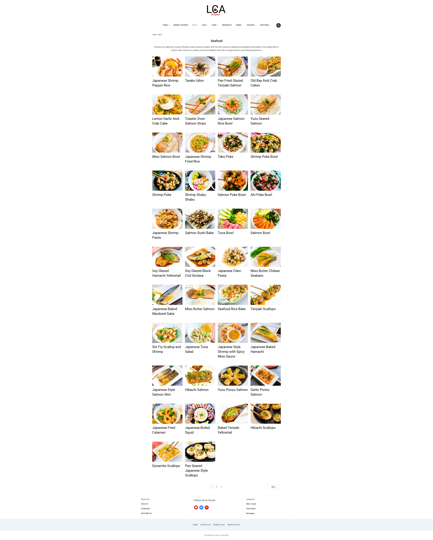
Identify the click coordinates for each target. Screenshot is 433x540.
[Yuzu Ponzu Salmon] (233, 367)
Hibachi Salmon (197, 390)
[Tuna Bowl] (233, 210)
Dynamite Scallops (166, 466)
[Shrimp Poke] (167, 172)
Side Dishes (251, 509)
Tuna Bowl (226, 233)
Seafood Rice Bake (232, 309)
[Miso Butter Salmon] (200, 286)
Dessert (251, 25)
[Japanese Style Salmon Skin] (167, 367)
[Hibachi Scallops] (266, 405)
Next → (274, 487)
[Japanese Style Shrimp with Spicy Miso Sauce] (233, 324)
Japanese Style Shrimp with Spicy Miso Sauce (231, 351)
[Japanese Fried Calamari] (167, 405)
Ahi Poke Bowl (261, 195)
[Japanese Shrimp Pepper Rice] (167, 58)
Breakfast (227, 25)
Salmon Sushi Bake (199, 233)
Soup (214, 25)
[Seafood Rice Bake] (233, 286)
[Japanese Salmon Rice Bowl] (233, 96)
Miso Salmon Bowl (166, 157)
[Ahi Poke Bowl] (266, 172)
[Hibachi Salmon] (200, 367)
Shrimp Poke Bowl (264, 157)
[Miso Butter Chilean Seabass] (266, 248)
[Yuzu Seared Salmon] (266, 96)
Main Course (251, 504)
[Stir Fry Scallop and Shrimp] (167, 324)
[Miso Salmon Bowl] (167, 134)
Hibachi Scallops (263, 428)
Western (264, 25)
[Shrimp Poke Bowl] (266, 134)
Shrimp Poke (161, 195)
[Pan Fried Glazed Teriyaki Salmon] (233, 58)
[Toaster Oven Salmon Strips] (200, 96)
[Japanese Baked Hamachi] (266, 324)
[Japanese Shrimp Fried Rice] (200, 134)
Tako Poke (225, 157)
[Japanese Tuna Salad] (200, 324)
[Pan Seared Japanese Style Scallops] (200, 443)
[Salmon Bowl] (266, 210)
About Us (144, 504)
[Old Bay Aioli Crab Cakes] (266, 58)
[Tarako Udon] (200, 58)
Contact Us (205, 525)
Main (194, 25)
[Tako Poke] (233, 134)
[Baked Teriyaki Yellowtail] (233, 405)
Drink (238, 25)
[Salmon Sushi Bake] (200, 210)
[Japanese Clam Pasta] (233, 248)
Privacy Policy (234, 525)
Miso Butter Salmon (200, 309)
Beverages (250, 513)
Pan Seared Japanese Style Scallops (196, 470)
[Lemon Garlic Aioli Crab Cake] (167, 96)
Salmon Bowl (260, 233)
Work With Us (146, 513)
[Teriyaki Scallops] (266, 286)
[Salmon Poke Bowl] (233, 172)
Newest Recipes (181, 25)
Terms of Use (219, 525)
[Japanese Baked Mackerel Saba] (167, 286)
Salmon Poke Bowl (232, 195)
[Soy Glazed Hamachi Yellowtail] (167, 248)
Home (165, 25)
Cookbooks (145, 509)
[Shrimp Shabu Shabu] (200, 172)
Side (204, 25)
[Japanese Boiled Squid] (200, 405)
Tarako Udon (194, 81)
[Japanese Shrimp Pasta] (167, 210)
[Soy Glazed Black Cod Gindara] (200, 248)
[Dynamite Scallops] (167, 443)
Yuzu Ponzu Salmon (233, 390)
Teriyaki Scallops (263, 309)
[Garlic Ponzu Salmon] (266, 367)
